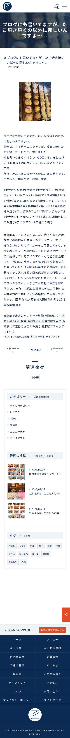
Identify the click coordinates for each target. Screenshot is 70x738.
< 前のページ (13, 350)
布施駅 (12, 545)
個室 (49, 545)
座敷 (58, 545)
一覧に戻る (35, 350)
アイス (12, 553)
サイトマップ (52, 700)
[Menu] (64, 6)
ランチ (22, 545)
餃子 (41, 545)
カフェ (35, 553)
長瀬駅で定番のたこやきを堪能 (24, 315)
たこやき (8, 336)
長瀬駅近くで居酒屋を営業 (44, 321)
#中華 (35, 377)
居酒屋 (25, 336)
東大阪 (46, 553)
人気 (24, 561)
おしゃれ (23, 553)
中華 (32, 545)
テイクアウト (53, 336)
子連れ (17, 336)
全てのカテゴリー (20, 405)
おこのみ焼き (38, 336)
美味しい (13, 561)
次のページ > (57, 350)
